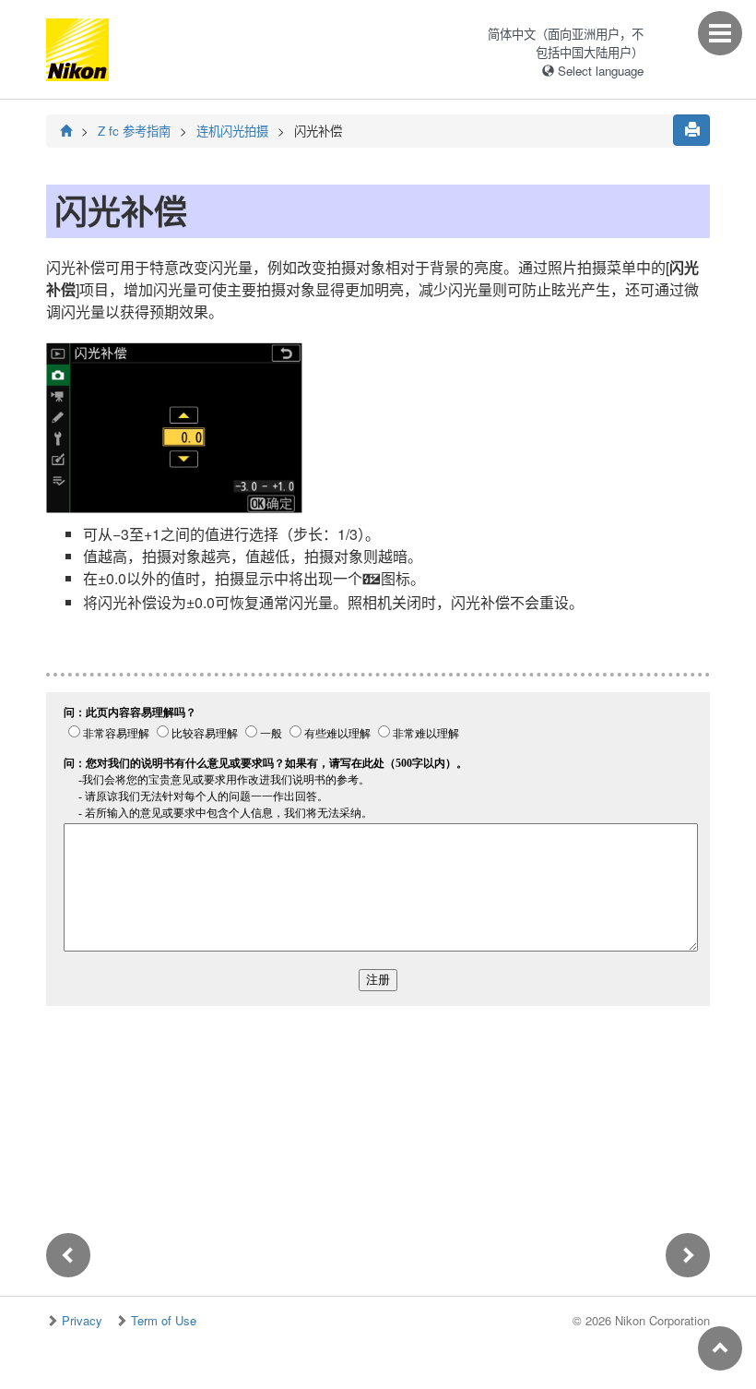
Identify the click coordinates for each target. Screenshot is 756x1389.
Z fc (134, 130)
